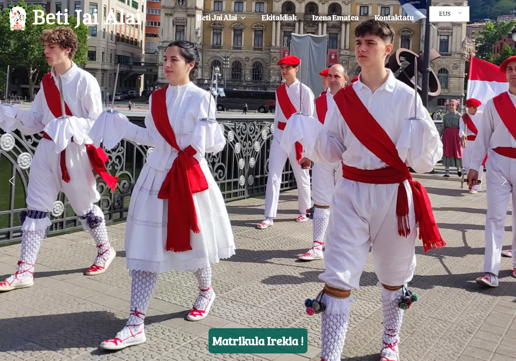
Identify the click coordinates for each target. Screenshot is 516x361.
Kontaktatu (394, 17)
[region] (258, 180)
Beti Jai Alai (87, 17)
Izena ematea (335, 17)
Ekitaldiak (279, 17)
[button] (241, 17)
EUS (445, 14)
